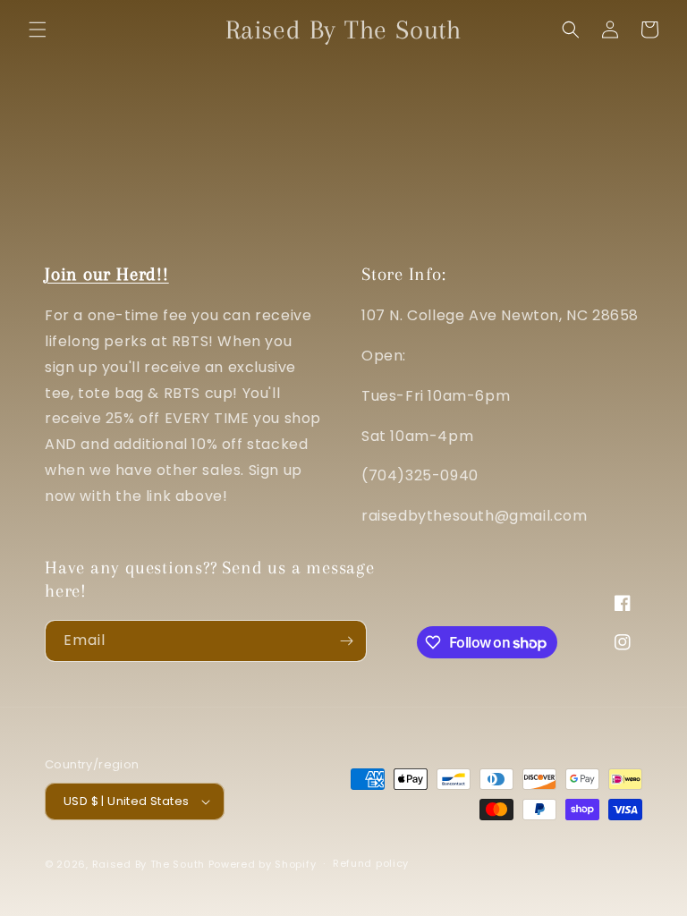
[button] (37, 29)
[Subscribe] (346, 641)
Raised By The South (150, 864)
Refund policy (371, 863)
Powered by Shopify (262, 864)
